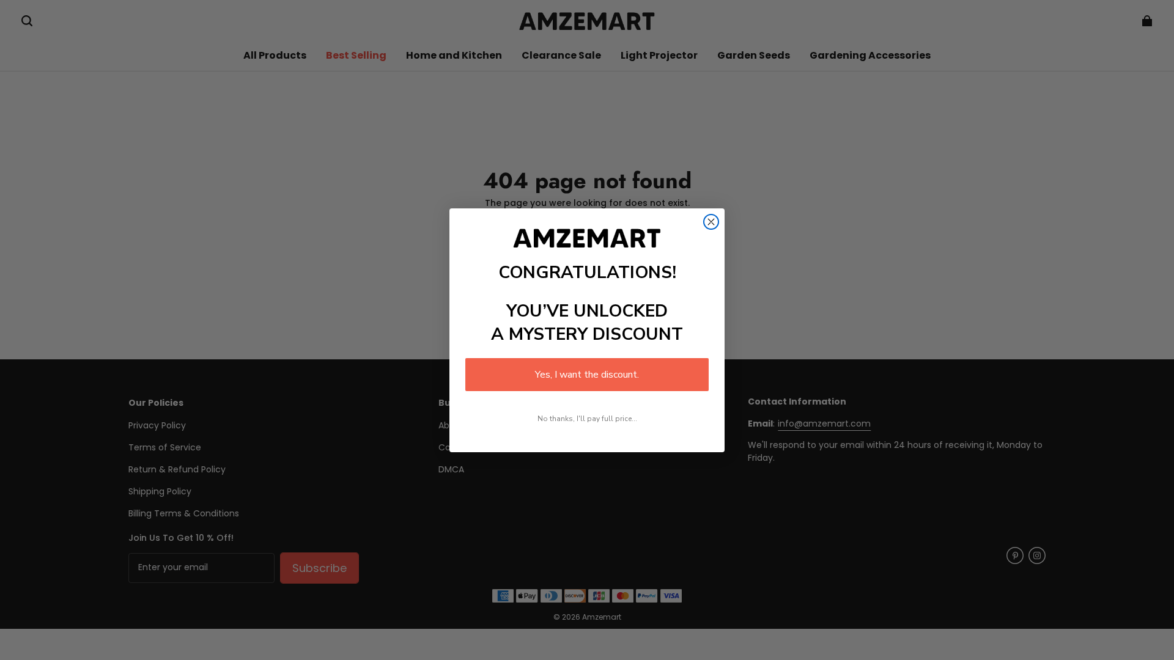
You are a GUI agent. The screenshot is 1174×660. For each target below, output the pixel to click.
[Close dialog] (711, 222)
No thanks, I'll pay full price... (587, 419)
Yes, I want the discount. (587, 374)
